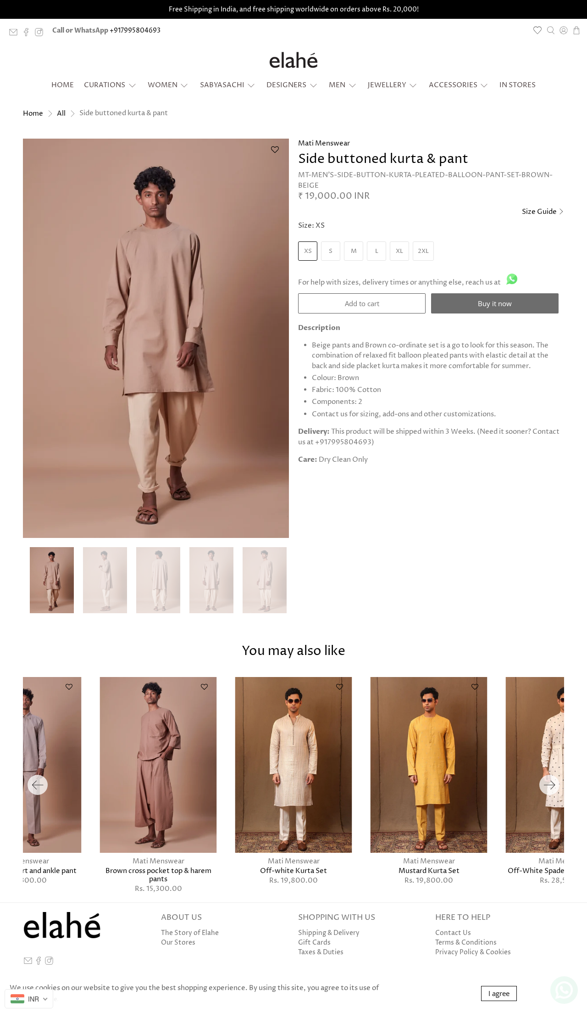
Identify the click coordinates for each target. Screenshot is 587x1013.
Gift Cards (314, 942)
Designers (286, 85)
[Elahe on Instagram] (41, 34)
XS (308, 251)
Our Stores (178, 942)
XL (399, 251)
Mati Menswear (324, 143)
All (61, 113)
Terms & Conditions (466, 942)
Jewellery (387, 85)
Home (62, 85)
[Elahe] (293, 60)
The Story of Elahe (190, 933)
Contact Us (453, 933)
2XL (423, 251)
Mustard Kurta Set (429, 870)
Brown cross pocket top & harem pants (158, 875)
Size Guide (540, 212)
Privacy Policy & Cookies (473, 952)
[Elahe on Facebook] (28, 34)
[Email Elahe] (15, 34)
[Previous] (38, 785)
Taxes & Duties (320, 952)
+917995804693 (135, 30)
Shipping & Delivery (329, 933)
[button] (274, 153)
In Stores (517, 85)
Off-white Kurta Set (293, 870)
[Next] (549, 785)
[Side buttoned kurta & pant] (156, 338)
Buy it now (495, 303)
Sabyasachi (222, 85)
